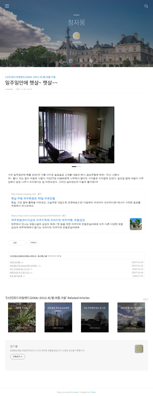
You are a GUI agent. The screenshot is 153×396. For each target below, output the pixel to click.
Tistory (93, 392)
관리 (91, 61)
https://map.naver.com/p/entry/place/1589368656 (36, 215)
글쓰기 (61, 61)
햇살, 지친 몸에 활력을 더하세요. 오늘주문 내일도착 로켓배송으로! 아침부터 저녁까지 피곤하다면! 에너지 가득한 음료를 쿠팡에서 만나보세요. (75, 204)
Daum (76, 392)
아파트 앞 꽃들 (15, 262)
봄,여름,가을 (42, 256)
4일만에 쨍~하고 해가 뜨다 (20, 272)
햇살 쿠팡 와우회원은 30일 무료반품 (33, 198)
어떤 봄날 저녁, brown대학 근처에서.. (24, 266)
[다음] (109, 136)
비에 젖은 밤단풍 (16, 276)
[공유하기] (19, 243)
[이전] (43, 136)
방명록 (71, 61)
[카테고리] (7, 6)
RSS (81, 61)
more (145, 299)
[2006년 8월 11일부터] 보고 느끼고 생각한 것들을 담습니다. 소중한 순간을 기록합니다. (47, 350)
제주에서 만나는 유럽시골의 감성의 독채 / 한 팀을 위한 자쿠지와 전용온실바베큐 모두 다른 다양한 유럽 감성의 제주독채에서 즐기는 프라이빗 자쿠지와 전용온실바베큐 (67, 226)
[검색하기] (146, 6)
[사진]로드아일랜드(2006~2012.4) (23, 256)
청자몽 (76, 22)
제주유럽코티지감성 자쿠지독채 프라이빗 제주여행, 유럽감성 (48, 219)
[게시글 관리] (23, 243)
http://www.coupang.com (23, 194)
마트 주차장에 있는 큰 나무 (20, 269)
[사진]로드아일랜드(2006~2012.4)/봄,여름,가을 (30, 77)
